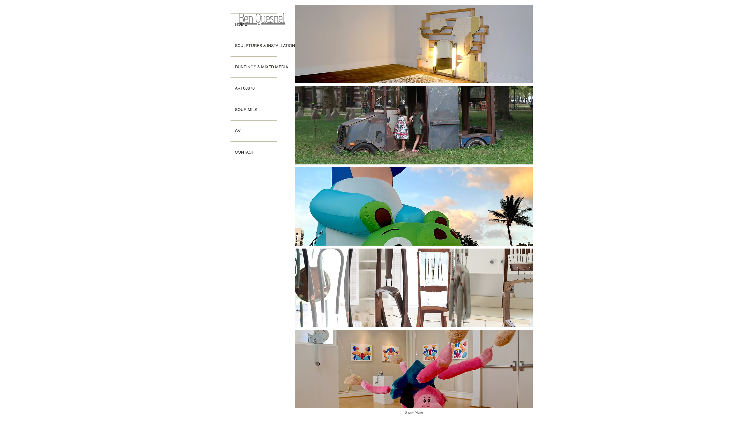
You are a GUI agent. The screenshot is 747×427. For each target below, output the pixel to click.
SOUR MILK (246, 109)
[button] (414, 44)
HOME (241, 24)
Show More (414, 412)
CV (237, 131)
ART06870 (245, 88)
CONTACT (244, 152)
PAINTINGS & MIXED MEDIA (256, 67)
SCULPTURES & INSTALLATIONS (256, 45)
